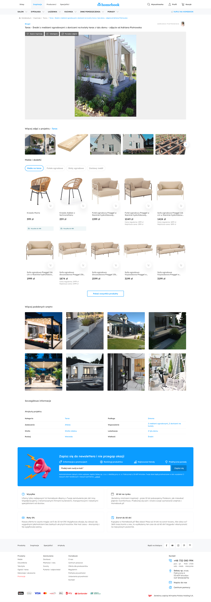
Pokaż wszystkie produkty (105, 293)
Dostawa (46, 559)
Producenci (51, 4)
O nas (70, 559)
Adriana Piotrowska (168, 24)
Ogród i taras (23, 569)
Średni (150, 437)
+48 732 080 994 (183, 560)
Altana (67, 425)
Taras (54, 128)
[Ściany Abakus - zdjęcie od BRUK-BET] (85, 330)
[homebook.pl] (109, 4)
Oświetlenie (22, 563)
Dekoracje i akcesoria (26, 573)
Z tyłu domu (153, 431)
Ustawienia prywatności (78, 576)
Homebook (73, 556)
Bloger (28, 24)
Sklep (22, 4)
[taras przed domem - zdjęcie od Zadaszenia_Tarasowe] (126, 330)
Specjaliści (64, 4)
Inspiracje (37, 4)
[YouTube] (172, 545)
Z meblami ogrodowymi (158, 423)
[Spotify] (190, 545)
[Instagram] (178, 545)
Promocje (21, 576)
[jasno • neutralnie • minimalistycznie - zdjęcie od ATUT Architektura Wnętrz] (126, 372)
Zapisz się (179, 468)
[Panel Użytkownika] (172, 4)
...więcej (97, 477)
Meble (20, 559)
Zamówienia (48, 556)
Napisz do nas (180, 582)
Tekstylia (21, 566)
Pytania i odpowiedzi (52, 569)
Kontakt (71, 580)
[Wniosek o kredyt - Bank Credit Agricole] (95, 593)
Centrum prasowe (75, 563)
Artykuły (61, 545)
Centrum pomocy (182, 587)
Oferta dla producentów (78, 566)
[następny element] (186, 144)
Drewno (151, 418)
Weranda (69, 437)
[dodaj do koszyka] (51, 206)
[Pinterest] (184, 545)
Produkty (21, 545)
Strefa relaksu (71, 431)
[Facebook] (166, 545)
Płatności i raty (49, 563)
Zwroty (46, 566)
